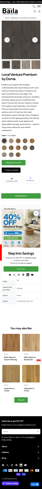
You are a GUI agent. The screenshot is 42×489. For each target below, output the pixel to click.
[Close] (36, 213)
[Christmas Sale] (38, 360)
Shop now (21, 269)
